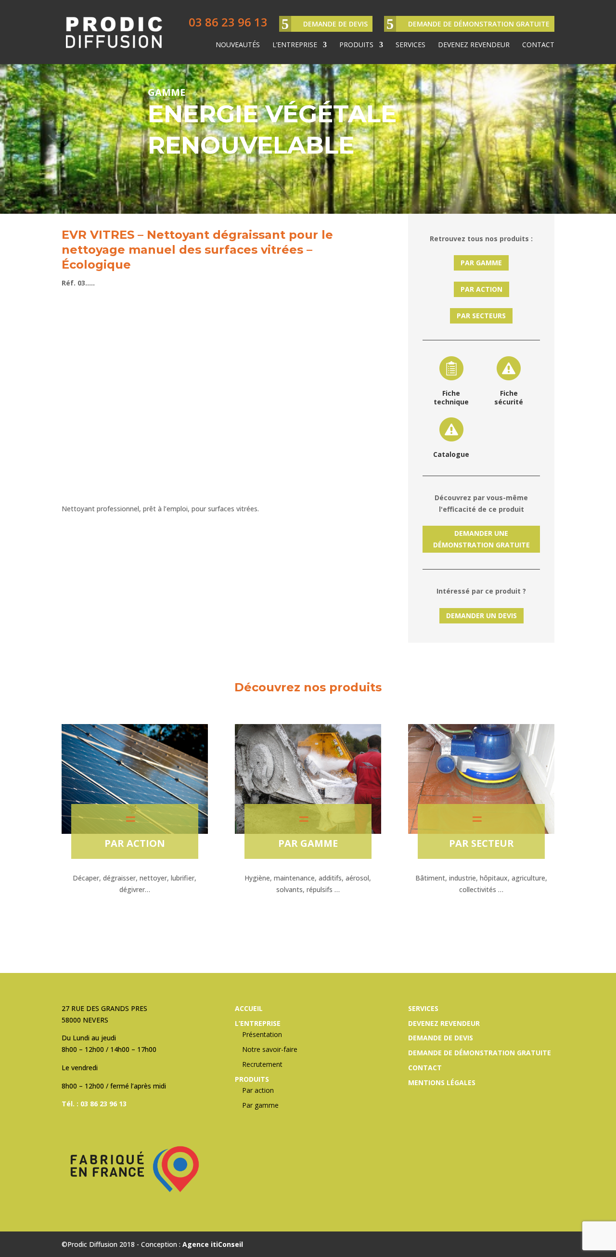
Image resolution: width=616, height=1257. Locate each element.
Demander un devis (481, 615)
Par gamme (308, 843)
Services (410, 45)
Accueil (249, 1008)
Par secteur (481, 843)
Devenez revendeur (474, 45)
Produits (356, 45)
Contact (538, 45)
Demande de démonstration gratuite (479, 23)
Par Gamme (481, 262)
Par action (481, 289)
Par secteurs (481, 315)
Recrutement (262, 1064)
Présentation (262, 1034)
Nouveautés (238, 45)
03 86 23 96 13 (228, 22)
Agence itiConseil (212, 1244)
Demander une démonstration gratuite (481, 539)
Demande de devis (335, 23)
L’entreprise (294, 45)
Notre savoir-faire (269, 1049)
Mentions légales (441, 1082)
